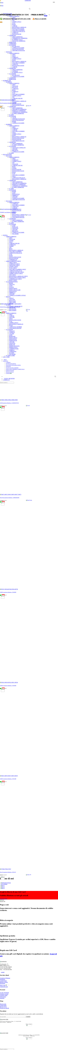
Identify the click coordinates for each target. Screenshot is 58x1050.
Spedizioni (2, 979)
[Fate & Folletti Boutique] (29, 5)
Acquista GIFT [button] (3, 898)
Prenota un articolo (4, 1008)
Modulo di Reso (4, 982)
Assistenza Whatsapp (5, 978)
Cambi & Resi (3, 980)
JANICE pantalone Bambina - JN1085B (8, 592)
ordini (6, 995)
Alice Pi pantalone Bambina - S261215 (8, 872)
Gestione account (4, 994)
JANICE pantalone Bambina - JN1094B (8, 685)
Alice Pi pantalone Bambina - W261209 (8, 103)
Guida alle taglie (4, 986)
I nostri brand (3, 1005)
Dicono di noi (3, 1006)
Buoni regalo (3, 1004)
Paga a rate (2, 985)
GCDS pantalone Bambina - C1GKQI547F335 (9, 402)
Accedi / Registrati (4, 992)
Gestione (2, 995)
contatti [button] (2, 972)
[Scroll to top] (1, 1047)
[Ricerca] (7, 1049)
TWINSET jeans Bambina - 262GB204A (8, 212)
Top (13, 20)
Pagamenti (2, 983)
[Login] (0, 10)
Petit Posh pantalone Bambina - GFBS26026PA (9, 497)
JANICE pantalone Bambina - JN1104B (8, 778)
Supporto (2, 998)
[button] (7, 100)
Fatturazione (3, 996)
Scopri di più (28, 0)
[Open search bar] (30, 8)
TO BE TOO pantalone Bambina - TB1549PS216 (10, 306)
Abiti (13, 17)
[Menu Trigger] (54, 2)
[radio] (2, 109)
